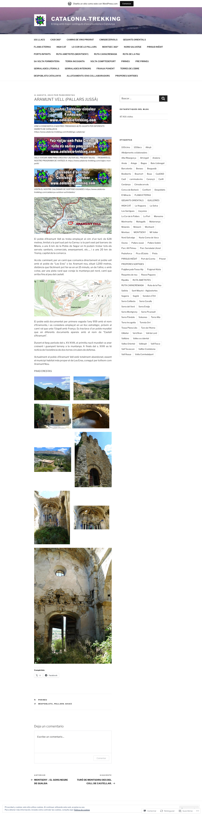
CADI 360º (55, 39)
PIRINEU (125, 61)
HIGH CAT (61, 47)
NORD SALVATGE (132, 47)
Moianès (125, 227)
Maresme (158, 216)
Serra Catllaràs (128, 301)
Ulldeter (125, 333)
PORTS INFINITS (42, 54)
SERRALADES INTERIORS (78, 68)
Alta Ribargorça (128, 158)
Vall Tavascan (128, 349)
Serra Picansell (148, 312)
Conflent (146, 189)
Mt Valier (154, 232)
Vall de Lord (151, 333)
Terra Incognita (128, 322)
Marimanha (126, 221)
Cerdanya (126, 184)
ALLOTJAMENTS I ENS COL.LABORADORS (88, 75)
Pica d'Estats (142, 253)
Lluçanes (142, 211)
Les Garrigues (127, 211)
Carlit (161, 179)
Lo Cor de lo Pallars (130, 216)
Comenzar (126, 4)
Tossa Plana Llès (129, 327)
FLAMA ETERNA (42, 47)
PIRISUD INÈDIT (155, 47)
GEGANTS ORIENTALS (134, 39)
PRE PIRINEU (142, 61)
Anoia (124, 163)
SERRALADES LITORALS (46, 68)
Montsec (125, 232)
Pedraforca (126, 253)
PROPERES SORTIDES (126, 75)
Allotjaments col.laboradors (134, 152)
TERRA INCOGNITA (75, 61)
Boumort (139, 174)
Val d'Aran (137, 333)
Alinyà (148, 147)
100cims (125, 147)
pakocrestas (67, 95)
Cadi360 (160, 174)
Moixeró (137, 227)
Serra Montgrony (129, 312)
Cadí (123, 179)
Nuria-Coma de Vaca (149, 237)
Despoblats (45, 704)
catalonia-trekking (86, 19)
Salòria (124, 290)
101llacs (138, 147)
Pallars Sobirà (154, 243)
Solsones (143, 317)
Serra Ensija (144, 306)
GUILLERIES (153, 200)
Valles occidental (141, 338)
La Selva (154, 205)
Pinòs (154, 253)
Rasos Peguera (148, 274)
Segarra (125, 296)
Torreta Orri (145, 322)
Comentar (101, 758)
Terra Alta (155, 317)
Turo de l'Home (148, 327)
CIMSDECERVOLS (108, 39)
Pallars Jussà (63, 704)
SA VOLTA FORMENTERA (47, 61)
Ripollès (125, 280)
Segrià (136, 296)
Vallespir (143, 343)
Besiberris (126, 174)
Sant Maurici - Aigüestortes (144, 290)
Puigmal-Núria (154, 269)
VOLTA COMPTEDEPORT (103, 61)
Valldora (125, 338)
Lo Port (146, 216)
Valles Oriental (128, 343)
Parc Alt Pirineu (128, 248)
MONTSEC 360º (110, 47)
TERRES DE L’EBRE (129, 68)
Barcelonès (126, 168)
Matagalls (141, 221)
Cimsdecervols (141, 184)
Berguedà (151, 168)
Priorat (162, 258)
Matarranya (154, 221)
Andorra (156, 158)
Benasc (139, 168)
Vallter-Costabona (146, 349)
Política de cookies (82, 810)
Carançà (151, 179)
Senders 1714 (149, 296)
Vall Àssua (126, 354)
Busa (149, 174)
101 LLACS (39, 39)
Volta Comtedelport (144, 354)
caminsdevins (136, 179)
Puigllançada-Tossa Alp (132, 269)
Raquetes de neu (129, 274)
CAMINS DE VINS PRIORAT (80, 39)
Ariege (134, 163)
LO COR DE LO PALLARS (84, 47)
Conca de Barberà (130, 189)
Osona (124, 243)
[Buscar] (163, 98)
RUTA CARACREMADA (105, 54)
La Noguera (140, 205)
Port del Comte (148, 258)
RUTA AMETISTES (142, 280)
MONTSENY (140, 232)
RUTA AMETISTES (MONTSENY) (72, 54)
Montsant (149, 227)
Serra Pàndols (128, 317)
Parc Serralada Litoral (150, 248)
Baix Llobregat (157, 163)
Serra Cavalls (145, 301)
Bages (144, 163)
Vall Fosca (155, 343)
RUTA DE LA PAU (131, 54)
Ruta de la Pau (154, 285)
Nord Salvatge (128, 237)
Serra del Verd (128, 306)
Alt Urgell (144, 158)
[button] (52, 388)
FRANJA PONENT (106, 68)
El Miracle (126, 195)
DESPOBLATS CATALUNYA (47, 75)
